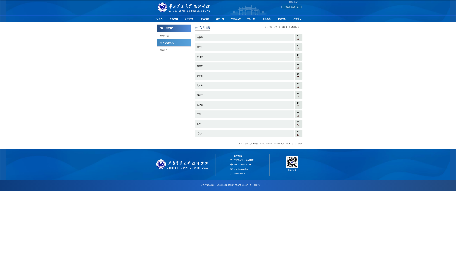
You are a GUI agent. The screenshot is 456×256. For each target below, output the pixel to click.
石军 (199, 124)
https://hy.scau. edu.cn (242, 164)
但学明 (200, 47)
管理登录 (257, 185)
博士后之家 (236, 19)
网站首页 (158, 19)
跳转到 (300, 144)
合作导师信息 (294, 27)
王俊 (199, 114)
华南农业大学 (294, 2)
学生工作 (251, 19)
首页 (275, 27)
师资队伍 (189, 19)
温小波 (200, 104)
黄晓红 (200, 76)
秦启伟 (200, 66)
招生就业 (267, 19)
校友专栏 (282, 19)
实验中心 (297, 19)
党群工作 (220, 19)
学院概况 (174, 19)
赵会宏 (200, 133)
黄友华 (200, 85)
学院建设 (205, 19)
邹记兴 (200, 56)
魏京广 (200, 95)
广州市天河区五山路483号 (244, 160)
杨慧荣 (200, 37)
